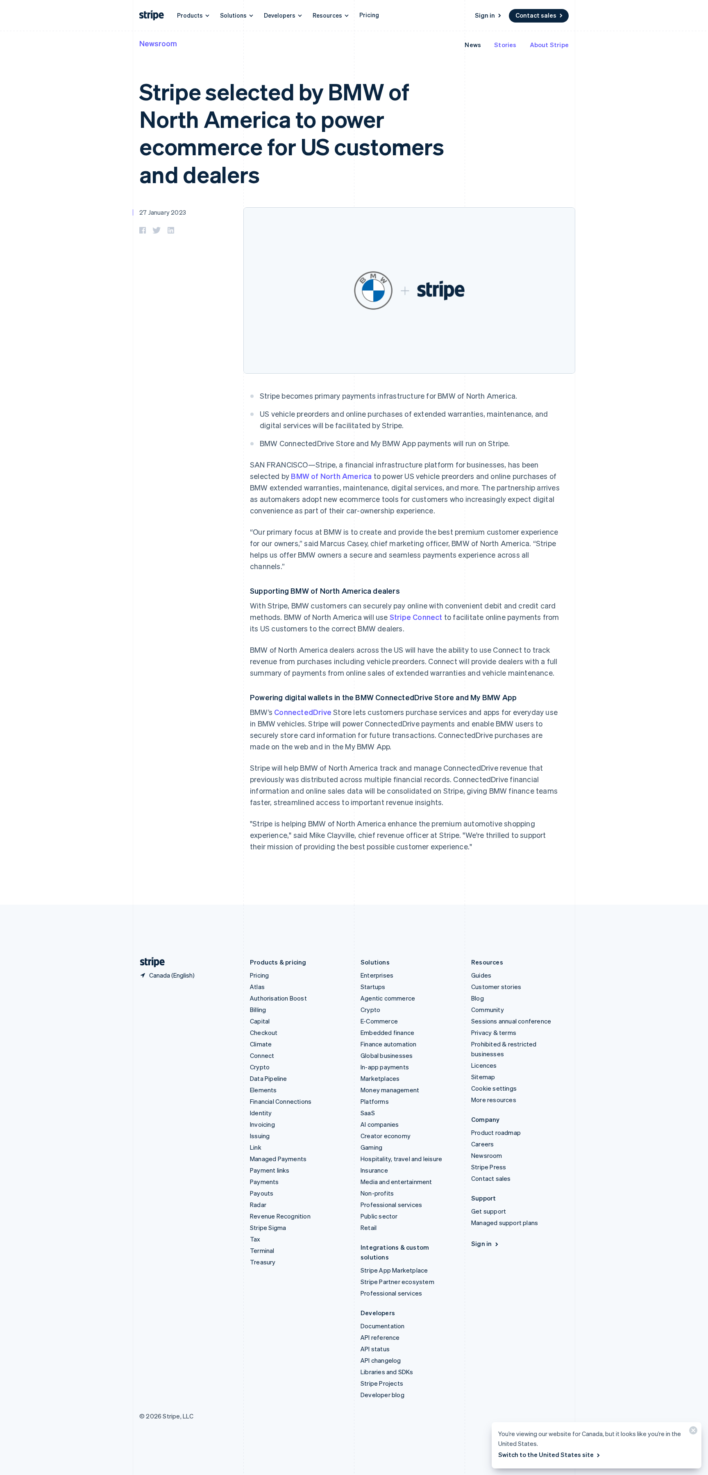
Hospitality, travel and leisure (401, 1159)
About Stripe (549, 45)
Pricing (369, 14)
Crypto (260, 1067)
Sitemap (483, 1077)
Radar (258, 1204)
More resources (493, 1100)
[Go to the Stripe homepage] (149, 962)
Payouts (261, 1193)
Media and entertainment (396, 1182)
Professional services (391, 1204)
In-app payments (385, 1067)
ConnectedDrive (302, 712)
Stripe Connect (416, 617)
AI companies (380, 1124)
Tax (255, 1239)
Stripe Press (488, 1167)
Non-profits (377, 1193)
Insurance (374, 1170)
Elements (263, 1090)
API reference (380, 1337)
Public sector (379, 1216)
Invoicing (262, 1124)
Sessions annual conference (511, 1021)
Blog (477, 998)
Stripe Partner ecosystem (397, 1282)
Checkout (264, 1032)
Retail (369, 1227)
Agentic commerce (388, 998)
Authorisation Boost (278, 998)
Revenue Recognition (280, 1216)
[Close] (692, 1432)
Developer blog (382, 1395)
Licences (484, 1065)
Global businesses (387, 1055)
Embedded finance (387, 1032)
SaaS (368, 1113)
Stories (505, 45)
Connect (262, 1055)
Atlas (257, 987)
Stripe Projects (382, 1383)
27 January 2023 (162, 212)
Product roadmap (496, 1132)
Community (487, 1009)
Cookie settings (494, 1088)
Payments (264, 1182)
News (473, 45)
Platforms (375, 1101)
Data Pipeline (268, 1078)
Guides (481, 975)
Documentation (383, 1326)
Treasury (263, 1262)
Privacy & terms (493, 1032)
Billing (258, 1009)
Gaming (371, 1147)
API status (375, 1349)
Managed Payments (278, 1159)
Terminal (262, 1250)
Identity (261, 1113)
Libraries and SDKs (387, 1372)
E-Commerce (379, 1021)
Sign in (485, 15)
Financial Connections (280, 1101)
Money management (390, 1090)
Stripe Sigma (268, 1227)
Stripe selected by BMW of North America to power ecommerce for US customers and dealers (291, 132)
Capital (260, 1021)
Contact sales (535, 15)
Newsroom (158, 43)
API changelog (381, 1360)
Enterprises (377, 975)
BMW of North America (331, 476)
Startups (373, 987)
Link (255, 1147)
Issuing (260, 1136)
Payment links (270, 1170)
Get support (488, 1211)
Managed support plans (504, 1223)
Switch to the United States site (546, 1454)
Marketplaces (380, 1078)
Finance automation (389, 1044)
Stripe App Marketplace (394, 1270)
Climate (261, 1044)
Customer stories (496, 987)
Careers (482, 1144)
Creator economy (386, 1136)
